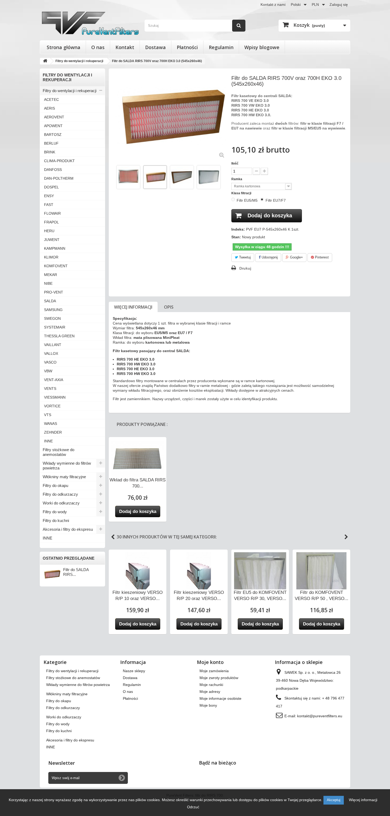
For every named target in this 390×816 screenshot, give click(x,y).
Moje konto (210, 662)
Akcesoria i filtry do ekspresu (68, 529)
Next (346, 537)
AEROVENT (54, 117)
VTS (47, 415)
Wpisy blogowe (261, 47)
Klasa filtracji (241, 193)
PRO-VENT (53, 292)
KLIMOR (51, 257)
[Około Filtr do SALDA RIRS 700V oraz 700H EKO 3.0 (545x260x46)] (51, 574)
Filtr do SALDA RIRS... (76, 572)
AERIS (49, 108)
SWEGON (52, 318)
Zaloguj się (339, 4)
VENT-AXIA (53, 380)
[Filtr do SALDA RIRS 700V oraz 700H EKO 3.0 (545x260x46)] (128, 177)
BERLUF (51, 143)
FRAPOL (51, 222)
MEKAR (50, 275)
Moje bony (208, 705)
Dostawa (155, 47)
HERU (49, 231)
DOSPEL (51, 187)
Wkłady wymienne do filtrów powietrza (67, 465)
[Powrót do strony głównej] (45, 61)
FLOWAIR (52, 213)
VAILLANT (52, 345)
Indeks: (238, 229)
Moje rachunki (211, 685)
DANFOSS (53, 169)
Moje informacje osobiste (220, 698)
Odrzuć (193, 807)
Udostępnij (269, 257)
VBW (48, 371)
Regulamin (221, 47)
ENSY (49, 196)
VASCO (50, 362)
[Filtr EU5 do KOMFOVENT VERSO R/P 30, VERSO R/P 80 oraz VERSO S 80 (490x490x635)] (260, 580)
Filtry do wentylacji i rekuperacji (70, 90)
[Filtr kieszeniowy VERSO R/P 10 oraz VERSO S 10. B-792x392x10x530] (137, 572)
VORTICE (52, 406)
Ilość (235, 163)
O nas (98, 47)
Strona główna (63, 47)
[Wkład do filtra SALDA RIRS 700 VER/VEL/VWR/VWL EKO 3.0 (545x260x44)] (137, 460)
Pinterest (321, 257)
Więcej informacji (133, 307)
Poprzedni (113, 176)
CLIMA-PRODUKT (59, 161)
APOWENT (53, 126)
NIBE (48, 283)
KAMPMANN (54, 248)
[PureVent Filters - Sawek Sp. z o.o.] (90, 23)
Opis (169, 307)
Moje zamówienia (214, 671)
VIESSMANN (55, 397)
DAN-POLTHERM (58, 178)
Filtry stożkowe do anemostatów (58, 452)
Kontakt (124, 47)
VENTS (50, 388)
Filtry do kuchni (56, 520)
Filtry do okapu (55, 485)
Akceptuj (333, 800)
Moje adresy (210, 691)
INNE (48, 441)
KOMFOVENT (56, 266)
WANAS (50, 423)
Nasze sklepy (134, 671)
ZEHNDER (53, 432)
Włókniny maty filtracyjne (64, 476)
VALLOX (51, 353)
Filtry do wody (55, 512)
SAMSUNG (53, 310)
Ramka (237, 179)
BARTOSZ (53, 134)
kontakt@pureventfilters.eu (319, 716)
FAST (48, 204)
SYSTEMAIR (54, 327)
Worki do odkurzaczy (61, 503)
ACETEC (51, 99)
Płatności (187, 47)
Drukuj (245, 268)
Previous (112, 537)
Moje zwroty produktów (219, 678)
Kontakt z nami (273, 4)
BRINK (49, 152)
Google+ (296, 257)
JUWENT (51, 240)
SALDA (50, 301)
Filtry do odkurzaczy (60, 494)
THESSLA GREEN (59, 336)
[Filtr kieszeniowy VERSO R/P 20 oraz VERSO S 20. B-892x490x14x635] (199, 572)
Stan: (236, 237)
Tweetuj (244, 257)
